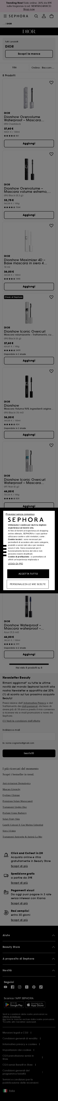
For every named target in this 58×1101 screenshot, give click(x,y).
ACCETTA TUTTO (28, 573)
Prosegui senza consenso (20, 514)
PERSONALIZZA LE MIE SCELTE (28, 584)
